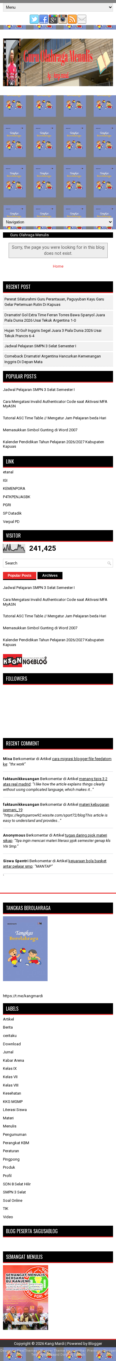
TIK (5, 1208)
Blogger (95, 1343)
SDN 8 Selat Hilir (17, 1184)
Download (12, 1044)
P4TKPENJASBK (16, 497)
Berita (8, 1027)
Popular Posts (20, 575)
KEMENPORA (14, 488)
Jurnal (8, 1052)
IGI (5, 480)
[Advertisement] (58, 156)
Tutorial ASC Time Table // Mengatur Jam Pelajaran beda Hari (54, 418)
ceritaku (10, 1035)
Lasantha (77, 1351)
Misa (7, 759)
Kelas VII (10, 1077)
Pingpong (11, 1159)
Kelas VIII (10, 1085)
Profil (7, 1175)
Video (8, 1217)
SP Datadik (12, 513)
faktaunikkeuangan (21, 779)
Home (58, 266)
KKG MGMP (13, 1101)
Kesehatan (12, 1093)
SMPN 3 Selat (14, 1192)
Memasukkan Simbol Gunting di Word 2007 (40, 430)
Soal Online (12, 1200)
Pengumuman (14, 1134)
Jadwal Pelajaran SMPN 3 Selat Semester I (40, 346)
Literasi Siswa (15, 1109)
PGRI (7, 505)
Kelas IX (10, 1068)
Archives (50, 575)
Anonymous (14, 835)
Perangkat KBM (16, 1143)
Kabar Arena (13, 1060)
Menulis (9, 1126)
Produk (9, 1167)
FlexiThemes (27, 1351)
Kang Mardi (55, 1343)
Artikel (8, 1019)
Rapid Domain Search (68, 1355)
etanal (8, 472)
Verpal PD (11, 521)
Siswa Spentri (16, 861)
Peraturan (11, 1151)
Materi (8, 1118)
